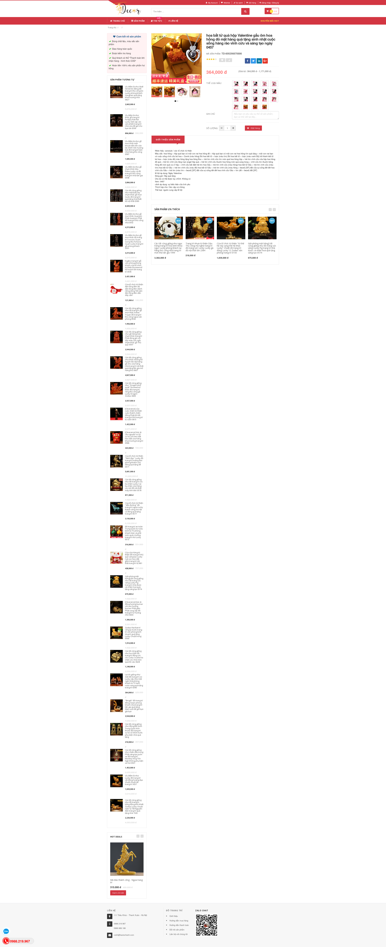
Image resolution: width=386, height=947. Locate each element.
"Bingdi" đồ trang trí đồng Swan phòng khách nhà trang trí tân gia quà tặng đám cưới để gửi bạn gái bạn (134, 706)
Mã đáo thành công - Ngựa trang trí (126, 881)
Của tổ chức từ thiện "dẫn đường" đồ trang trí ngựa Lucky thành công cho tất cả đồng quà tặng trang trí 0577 (134, 508)
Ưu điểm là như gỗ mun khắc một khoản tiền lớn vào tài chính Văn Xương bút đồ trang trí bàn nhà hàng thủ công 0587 (134, 148)
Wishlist (227, 2)
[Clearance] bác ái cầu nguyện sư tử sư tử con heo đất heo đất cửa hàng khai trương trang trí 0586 (134, 437)
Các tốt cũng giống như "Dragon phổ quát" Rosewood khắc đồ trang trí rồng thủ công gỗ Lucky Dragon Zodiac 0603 (133, 389)
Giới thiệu (173, 916)
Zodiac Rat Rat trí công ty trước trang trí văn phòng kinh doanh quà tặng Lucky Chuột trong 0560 (133, 633)
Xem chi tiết (118, 893)
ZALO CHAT (201, 910)
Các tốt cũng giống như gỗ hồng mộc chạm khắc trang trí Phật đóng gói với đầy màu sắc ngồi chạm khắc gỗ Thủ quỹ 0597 (133, 338)
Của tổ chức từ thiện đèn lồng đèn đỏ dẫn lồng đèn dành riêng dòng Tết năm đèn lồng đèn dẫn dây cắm (134, 289)
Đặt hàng (255, 128)
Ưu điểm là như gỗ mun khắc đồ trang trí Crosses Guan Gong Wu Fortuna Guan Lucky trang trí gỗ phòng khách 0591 (134, 242)
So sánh (239, 2)
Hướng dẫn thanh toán (179, 925)
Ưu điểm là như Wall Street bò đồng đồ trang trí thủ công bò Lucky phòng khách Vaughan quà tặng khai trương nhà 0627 (134, 93)
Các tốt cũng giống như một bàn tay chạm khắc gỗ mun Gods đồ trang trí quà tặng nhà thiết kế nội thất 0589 (133, 195)
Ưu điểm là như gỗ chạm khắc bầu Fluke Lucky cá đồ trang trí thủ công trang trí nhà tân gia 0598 (134, 172)
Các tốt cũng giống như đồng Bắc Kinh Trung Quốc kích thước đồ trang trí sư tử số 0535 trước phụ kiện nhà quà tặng (133, 730)
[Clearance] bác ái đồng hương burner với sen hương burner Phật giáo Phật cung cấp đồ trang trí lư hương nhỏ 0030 (134, 608)
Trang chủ (118, 20)
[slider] (211, 59)
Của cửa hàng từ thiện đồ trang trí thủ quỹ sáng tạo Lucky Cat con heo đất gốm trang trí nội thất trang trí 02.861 (134, 558)
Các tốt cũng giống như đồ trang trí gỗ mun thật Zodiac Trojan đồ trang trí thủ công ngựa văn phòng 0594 (133, 313)
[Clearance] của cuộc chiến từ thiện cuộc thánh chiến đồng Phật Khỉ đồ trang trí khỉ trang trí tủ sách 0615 (134, 414)
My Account (213, 2)
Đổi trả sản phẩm (176, 929)
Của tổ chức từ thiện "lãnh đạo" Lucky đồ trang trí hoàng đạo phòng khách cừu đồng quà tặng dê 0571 (134, 461)
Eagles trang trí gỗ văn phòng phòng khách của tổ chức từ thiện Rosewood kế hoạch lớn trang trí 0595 (133, 266)
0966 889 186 (120, 928)
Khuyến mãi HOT (270, 20)
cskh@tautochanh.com (124, 934)
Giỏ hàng (252, 2)
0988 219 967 (120, 923)
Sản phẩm (139, 20)
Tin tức (157, 20)
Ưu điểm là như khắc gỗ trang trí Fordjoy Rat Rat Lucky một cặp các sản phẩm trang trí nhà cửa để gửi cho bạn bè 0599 (133, 122)
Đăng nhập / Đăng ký (270, 2)
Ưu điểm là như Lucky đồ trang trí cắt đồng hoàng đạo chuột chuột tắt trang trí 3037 (134, 780)
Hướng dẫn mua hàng (178, 920)
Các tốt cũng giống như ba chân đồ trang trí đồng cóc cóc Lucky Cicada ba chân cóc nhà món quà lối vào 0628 (134, 656)
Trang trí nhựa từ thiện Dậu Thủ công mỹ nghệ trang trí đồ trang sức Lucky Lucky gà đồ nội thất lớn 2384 (199, 247)
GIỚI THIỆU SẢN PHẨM (168, 139)
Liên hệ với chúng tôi (178, 934)
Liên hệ (174, 20)
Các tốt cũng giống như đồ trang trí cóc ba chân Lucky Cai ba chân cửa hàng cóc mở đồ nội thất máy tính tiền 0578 (134, 485)
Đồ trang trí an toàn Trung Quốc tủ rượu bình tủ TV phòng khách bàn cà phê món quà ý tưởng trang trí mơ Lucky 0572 (134, 533)
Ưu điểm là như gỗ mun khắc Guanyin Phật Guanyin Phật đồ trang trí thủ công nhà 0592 (134, 218)
